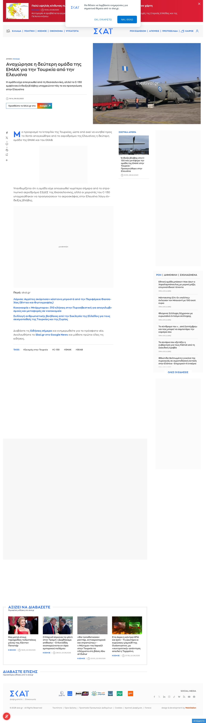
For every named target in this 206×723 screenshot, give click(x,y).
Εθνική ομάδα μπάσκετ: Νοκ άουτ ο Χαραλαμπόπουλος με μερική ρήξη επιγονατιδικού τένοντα (176, 284)
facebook (7, 132)
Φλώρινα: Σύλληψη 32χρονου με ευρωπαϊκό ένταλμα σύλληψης (175, 314)
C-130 (57, 350)
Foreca (148, 708)
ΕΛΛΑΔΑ (16, 31)
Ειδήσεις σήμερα (41, 331)
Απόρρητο (198, 721)
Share (7, 160)
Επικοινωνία (30, 699)
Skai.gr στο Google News (52, 334)
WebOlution (190, 708)
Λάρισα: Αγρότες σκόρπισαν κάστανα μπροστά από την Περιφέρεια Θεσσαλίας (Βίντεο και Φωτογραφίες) (62, 301)
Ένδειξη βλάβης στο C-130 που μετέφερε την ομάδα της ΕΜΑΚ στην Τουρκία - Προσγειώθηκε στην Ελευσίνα (133, 164)
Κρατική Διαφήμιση (133, 708)
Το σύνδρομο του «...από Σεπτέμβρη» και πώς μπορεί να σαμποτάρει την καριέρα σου (177, 329)
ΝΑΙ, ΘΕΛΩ (127, 19)
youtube (189, 697)
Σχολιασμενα (188, 275)
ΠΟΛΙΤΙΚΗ (29, 31)
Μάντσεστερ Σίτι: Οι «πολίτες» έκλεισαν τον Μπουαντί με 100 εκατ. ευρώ (177, 300)
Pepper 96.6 (110, 693)
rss (184, 697)
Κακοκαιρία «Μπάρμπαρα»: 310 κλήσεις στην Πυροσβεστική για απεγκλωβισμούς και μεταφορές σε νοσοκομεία (62, 309)
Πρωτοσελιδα (170, 31)
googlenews (194, 697)
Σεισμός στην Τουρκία (36, 350)
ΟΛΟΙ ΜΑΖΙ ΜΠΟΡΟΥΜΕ (95, 695)
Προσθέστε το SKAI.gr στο (27, 106)
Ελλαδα (35, 10)
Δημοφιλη (170, 275)
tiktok (174, 697)
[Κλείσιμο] (199, 4)
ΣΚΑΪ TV (62, 693)
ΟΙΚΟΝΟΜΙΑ (56, 31)
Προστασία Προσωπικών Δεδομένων (95, 708)
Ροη (158, 275)
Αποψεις (154, 31)
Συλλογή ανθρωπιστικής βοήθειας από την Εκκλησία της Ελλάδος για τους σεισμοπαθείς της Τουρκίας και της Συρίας (61, 318)
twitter (7, 137)
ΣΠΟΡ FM (82, 693)
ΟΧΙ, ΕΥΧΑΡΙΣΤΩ (103, 19)
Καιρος (189, 31)
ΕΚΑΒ (80, 350)
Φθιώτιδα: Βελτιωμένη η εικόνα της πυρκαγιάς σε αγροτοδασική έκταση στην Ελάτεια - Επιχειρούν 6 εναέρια (177, 361)
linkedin (164, 697)
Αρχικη (9, 59)
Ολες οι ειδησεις (178, 372)
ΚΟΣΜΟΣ (42, 31)
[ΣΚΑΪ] (103, 31)
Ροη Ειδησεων (138, 31)
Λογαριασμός (197, 31)
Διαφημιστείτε (16, 699)
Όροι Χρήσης (71, 708)
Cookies (118, 708)
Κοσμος (12, 650)
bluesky (179, 697)
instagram (169, 697)
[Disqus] (75, 397)
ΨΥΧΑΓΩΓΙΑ (72, 31)
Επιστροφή (198, 712)
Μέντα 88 (119, 693)
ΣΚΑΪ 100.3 (70, 693)
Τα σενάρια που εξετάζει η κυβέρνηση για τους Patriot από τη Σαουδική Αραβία (176, 345)
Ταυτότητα (57, 708)
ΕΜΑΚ (68, 350)
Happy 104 (130, 693)
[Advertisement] (76, 583)
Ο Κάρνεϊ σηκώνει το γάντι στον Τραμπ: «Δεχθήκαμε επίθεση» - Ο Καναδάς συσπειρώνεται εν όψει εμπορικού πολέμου (58, 643)
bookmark (7, 154)
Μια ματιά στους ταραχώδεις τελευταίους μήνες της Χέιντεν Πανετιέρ (22, 641)
